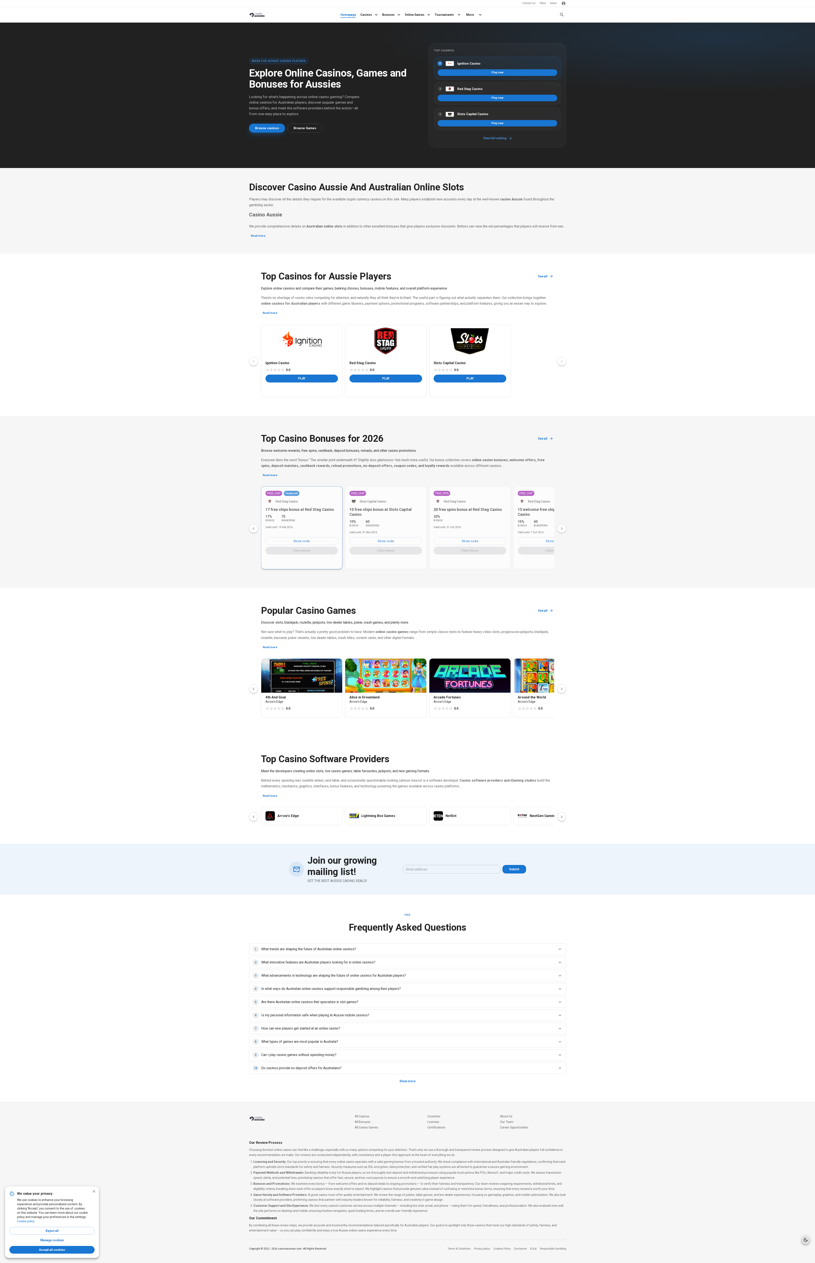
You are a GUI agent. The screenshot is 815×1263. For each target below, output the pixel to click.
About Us (506, 1116)
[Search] (562, 14)
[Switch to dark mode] (805, 1240)
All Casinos (362, 1116)
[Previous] (253, 528)
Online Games (414, 14)
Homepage (348, 14)
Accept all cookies (52, 1249)
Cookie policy (26, 1221)
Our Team (507, 1122)
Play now (497, 72)
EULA (533, 1248)
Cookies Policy (502, 1248)
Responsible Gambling (553, 1248)
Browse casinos (267, 128)
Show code (301, 541)
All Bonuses (363, 1122)
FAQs (543, 3)
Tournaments (444, 14)
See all (542, 276)
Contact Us (528, 3)
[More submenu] (480, 15)
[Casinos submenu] (376, 15)
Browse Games (305, 128)
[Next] (561, 528)
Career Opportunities (514, 1127)
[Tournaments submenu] (459, 15)
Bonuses (388, 14)
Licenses (433, 1122)
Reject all (52, 1231)
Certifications (436, 1127)
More (470, 14)
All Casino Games (366, 1127)
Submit (514, 869)
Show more (407, 1081)
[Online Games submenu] (428, 15)
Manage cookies (52, 1240)
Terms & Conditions (459, 1248)
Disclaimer (520, 1248)
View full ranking (494, 138)
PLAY (301, 378)
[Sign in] (563, 3)
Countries (433, 1116)
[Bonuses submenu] (398, 15)
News (553, 3)
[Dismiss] (94, 1191)
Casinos (366, 14)
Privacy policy (482, 1248)
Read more (258, 235)
